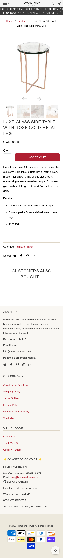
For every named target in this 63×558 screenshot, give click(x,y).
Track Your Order (12, 443)
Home (9, 21)
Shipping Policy (11, 391)
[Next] (39, 98)
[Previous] (24, 98)
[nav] (8, 3)
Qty (5, 150)
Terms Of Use (11, 398)
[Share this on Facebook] (20, 256)
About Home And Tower (16, 384)
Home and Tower (25, 525)
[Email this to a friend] (33, 256)
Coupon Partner (12, 449)
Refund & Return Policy (16, 411)
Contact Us (9, 436)
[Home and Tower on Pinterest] (18, 365)
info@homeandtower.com (25, 477)
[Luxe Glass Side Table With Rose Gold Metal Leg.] (31, 67)
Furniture (21, 246)
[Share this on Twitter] (14, 256)
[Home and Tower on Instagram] (24, 365)
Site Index (8, 418)
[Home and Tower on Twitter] (5, 365)
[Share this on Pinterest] (27, 256)
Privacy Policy (11, 404)
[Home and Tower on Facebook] (11, 365)
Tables (30, 246)
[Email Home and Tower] (30, 365)
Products (22, 21)
